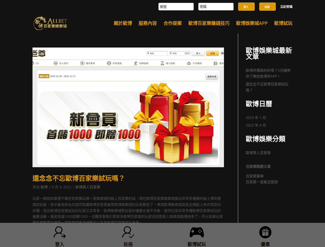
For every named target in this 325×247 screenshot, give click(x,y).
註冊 (267, 7)
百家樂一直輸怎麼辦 (262, 181)
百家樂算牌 (255, 176)
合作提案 (173, 23)
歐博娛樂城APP (252, 23)
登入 (246, 7)
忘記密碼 (286, 7)
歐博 (44, 186)
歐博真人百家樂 (87, 186)
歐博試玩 (283, 23)
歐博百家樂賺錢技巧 (209, 23)
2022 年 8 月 (256, 125)
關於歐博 (123, 23)
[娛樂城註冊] (267, 1)
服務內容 (148, 23)
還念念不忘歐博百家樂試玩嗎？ (78, 178)
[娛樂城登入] (246, 1)
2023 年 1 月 (256, 117)
